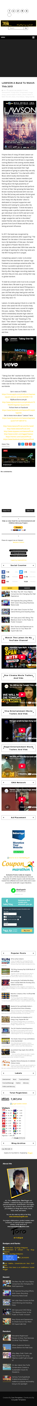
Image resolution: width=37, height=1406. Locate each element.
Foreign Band (24, 92)
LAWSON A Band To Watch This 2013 (16, 462)
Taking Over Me (29, 97)
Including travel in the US (13, 916)
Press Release (20, 97)
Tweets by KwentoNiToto (18, 560)
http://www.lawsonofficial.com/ (18, 429)
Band (26, 90)
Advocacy (26, 1083)
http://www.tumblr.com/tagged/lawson (18, 434)
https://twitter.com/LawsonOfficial (18, 437)
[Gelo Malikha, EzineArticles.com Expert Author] (18, 1264)
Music (14, 97)
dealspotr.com (18, 894)
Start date (6, 922)
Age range (6, 911)
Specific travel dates (12, 919)
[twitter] (14, 1238)
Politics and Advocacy (9, 1086)
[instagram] (19, 1238)
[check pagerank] (18, 1103)
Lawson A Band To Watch (13, 94)
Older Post (30, 510)
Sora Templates (16, 1398)
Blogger (30, 1153)
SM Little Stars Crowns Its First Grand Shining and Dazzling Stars (23, 1303)
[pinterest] (22, 1238)
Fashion (18, 1083)
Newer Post (6, 510)
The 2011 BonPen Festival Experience (21, 1028)
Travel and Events (24, 1079)
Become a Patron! (18, 542)
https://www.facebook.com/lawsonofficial (18, 439)
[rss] (17, 1238)
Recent (10, 588)
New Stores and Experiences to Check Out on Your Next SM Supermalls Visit (22, 629)
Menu (3, 37)
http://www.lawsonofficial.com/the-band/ (18, 426)
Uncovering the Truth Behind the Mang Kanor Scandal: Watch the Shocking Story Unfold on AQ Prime (23, 982)
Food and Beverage (8, 1083)
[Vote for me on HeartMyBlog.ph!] (18, 857)
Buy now (27, 930)
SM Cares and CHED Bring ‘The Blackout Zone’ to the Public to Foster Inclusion (22, 620)
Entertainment (6, 92)
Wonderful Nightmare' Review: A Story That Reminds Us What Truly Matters (23, 1338)
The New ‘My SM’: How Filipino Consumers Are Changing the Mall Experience (23, 594)
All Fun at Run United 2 (17, 959)
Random (27, 588)
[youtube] (20, 1238)
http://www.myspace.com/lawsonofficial (18, 431)
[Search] (26, 28)
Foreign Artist (15, 92)
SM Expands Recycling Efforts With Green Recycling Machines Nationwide (22, 603)
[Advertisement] (18, 58)
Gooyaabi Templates (18, 1400)
